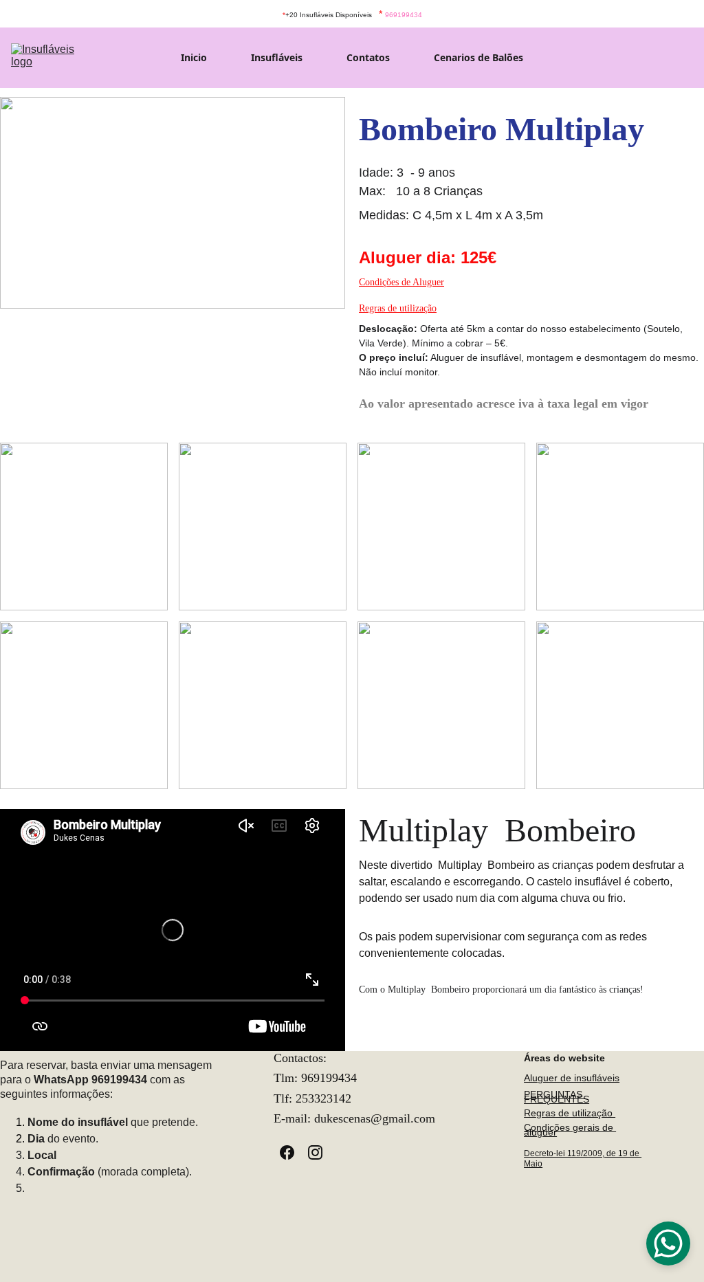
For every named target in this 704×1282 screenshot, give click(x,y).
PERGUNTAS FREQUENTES (556, 1097)
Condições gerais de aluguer (570, 1130)
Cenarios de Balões (478, 58)
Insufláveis (276, 58)
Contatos (368, 58)
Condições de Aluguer (401, 282)
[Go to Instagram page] (315, 1152)
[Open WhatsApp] (668, 1244)
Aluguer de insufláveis (571, 1077)
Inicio (194, 58)
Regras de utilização (398, 308)
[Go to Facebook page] (294, 1152)
